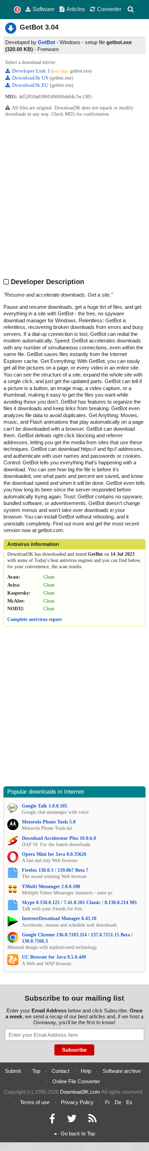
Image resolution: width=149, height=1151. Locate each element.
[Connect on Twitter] (71, 1120)
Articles (76, 9)
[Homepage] (17, 10)
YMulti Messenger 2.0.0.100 (51, 886)
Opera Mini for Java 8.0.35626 (54, 854)
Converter (109, 9)
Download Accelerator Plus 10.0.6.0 (59, 838)
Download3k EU (31, 85)
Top (36, 1071)
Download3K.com (80, 1092)
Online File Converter (76, 1081)
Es (129, 1102)
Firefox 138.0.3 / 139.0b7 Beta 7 (55, 870)
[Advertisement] (74, 197)
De (118, 1102)
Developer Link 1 (32, 71)
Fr (107, 1102)
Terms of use (35, 1102)
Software (43, 9)
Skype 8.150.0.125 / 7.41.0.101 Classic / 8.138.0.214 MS (79, 902)
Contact (60, 1071)
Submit (13, 1071)
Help (86, 1071)
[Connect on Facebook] (52, 1120)
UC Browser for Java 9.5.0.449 (54, 957)
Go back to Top (78, 1133)
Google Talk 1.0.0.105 (44, 806)
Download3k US (31, 78)
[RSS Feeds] (92, 1120)
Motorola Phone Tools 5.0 (49, 822)
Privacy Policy (77, 1102)
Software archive (122, 1071)
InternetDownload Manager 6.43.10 (59, 918)
